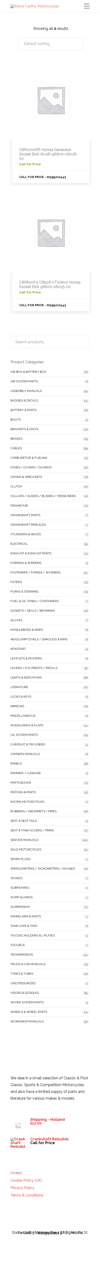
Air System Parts (24, 381)
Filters (16, 582)
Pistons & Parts (23, 792)
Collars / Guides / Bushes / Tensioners (43, 496)
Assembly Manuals (26, 391)
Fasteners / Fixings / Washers (35, 572)
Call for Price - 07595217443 (42, 177)
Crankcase (19, 505)
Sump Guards (21, 897)
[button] (50, 44)
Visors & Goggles (24, 993)
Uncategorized (23, 983)
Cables (16, 448)
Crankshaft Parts (25, 515)
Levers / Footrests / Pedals (33, 668)
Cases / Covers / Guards (30, 467)
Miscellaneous (22, 715)
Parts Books (20, 782)
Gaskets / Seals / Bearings (32, 610)
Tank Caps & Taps (23, 926)
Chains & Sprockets (26, 477)
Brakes (16, 438)
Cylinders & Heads (25, 534)
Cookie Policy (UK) (26, 1180)
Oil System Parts (24, 735)
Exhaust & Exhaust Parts (30, 553)
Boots (15, 419)
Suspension (20, 907)
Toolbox (17, 945)
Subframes (19, 887)
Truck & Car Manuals (27, 964)
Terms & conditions (26, 1195)
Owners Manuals (25, 754)
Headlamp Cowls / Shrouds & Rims (38, 639)
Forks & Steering (24, 591)
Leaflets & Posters (26, 658)
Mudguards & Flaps (26, 725)
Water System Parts (26, 1002)
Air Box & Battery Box (28, 372)
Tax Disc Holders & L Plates (32, 935)
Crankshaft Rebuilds (28, 524)
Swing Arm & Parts (25, 916)
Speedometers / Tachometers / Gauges (42, 868)
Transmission (21, 954)
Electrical (19, 543)
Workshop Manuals (27, 1021)
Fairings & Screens (25, 563)
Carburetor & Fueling (28, 458)
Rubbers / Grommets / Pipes (33, 811)
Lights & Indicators (26, 677)
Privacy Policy (22, 1188)
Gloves (16, 620)
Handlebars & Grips (26, 629)
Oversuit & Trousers (27, 744)
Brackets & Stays (24, 429)
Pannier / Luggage (25, 773)
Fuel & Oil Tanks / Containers (34, 601)
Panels (16, 763)
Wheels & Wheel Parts (28, 1012)
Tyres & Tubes (21, 973)
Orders (16, 1173)
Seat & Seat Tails (23, 821)
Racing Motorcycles (27, 801)
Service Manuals (24, 840)
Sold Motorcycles (25, 849)
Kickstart (18, 649)
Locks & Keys (20, 696)
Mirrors (17, 706)
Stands (16, 878)
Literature (19, 687)
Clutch (16, 486)
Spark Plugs (20, 859)
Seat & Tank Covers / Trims (32, 830)
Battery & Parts (23, 410)
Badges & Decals (24, 400)
